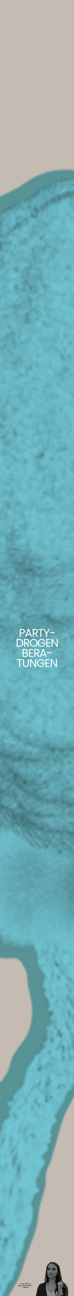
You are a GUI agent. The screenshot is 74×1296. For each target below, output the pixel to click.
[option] (64, 1293)
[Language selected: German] (64, 1293)
